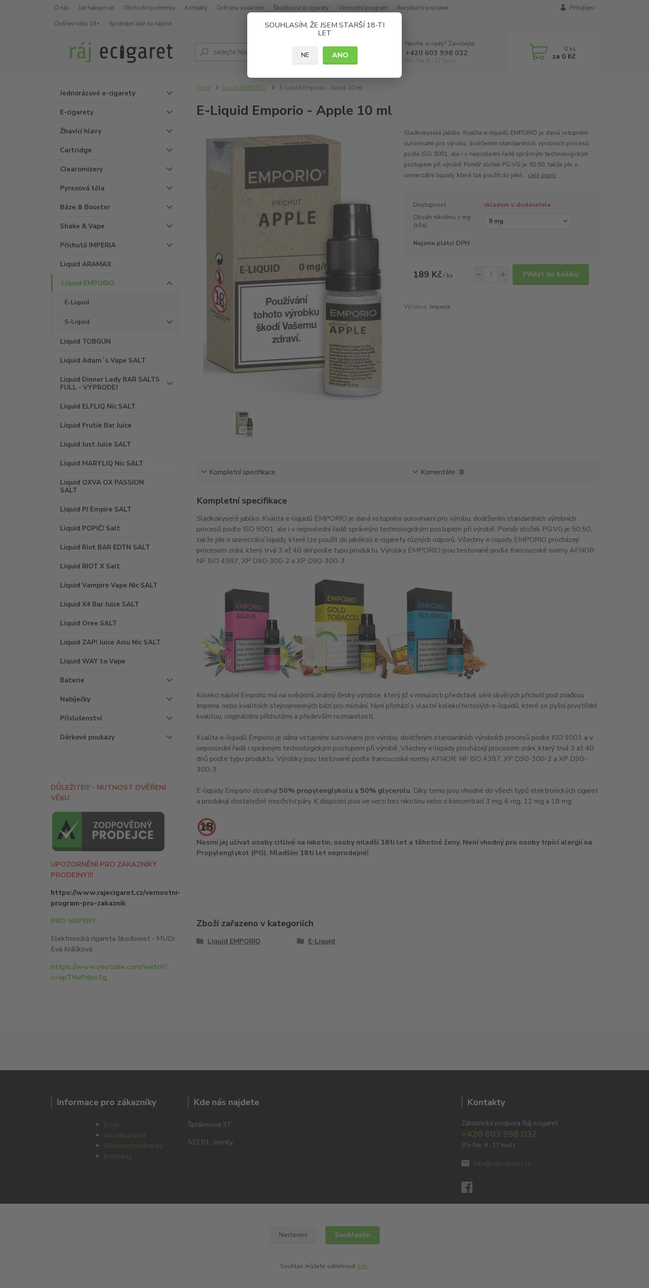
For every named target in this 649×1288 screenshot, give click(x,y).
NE (305, 55)
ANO (340, 55)
